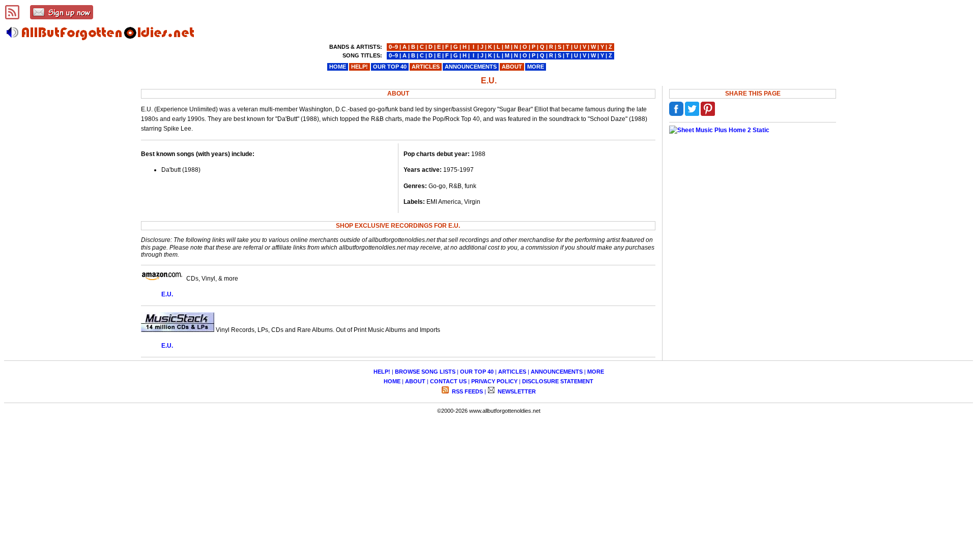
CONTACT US (448, 381)
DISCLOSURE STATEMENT (557, 381)
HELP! (381, 372)
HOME (392, 381)
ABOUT (415, 381)
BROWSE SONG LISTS (425, 372)
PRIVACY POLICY (494, 381)
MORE (595, 372)
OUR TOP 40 (477, 372)
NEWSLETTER (516, 391)
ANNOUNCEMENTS (557, 372)
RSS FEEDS (466, 391)
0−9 (393, 47)
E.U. (167, 294)
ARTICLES (512, 372)
